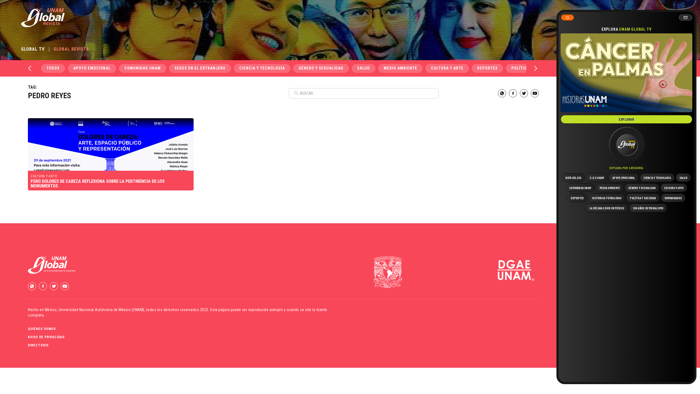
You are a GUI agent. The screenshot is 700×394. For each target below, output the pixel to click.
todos (53, 68)
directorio (38, 345)
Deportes (487, 68)
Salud (363, 68)
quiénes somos (42, 329)
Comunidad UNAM (142, 68)
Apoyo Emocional (92, 68)
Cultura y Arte (447, 68)
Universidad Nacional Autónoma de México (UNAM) (101, 310)
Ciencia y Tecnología (262, 68)
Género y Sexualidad (321, 68)
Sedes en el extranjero (200, 68)
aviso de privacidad (46, 337)
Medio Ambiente (400, 68)
